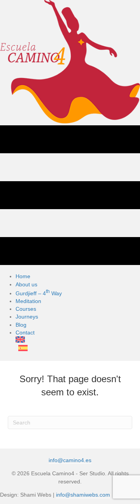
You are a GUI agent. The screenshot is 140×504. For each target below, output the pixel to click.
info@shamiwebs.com (83, 495)
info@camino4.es (70, 460)
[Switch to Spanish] (48, 349)
